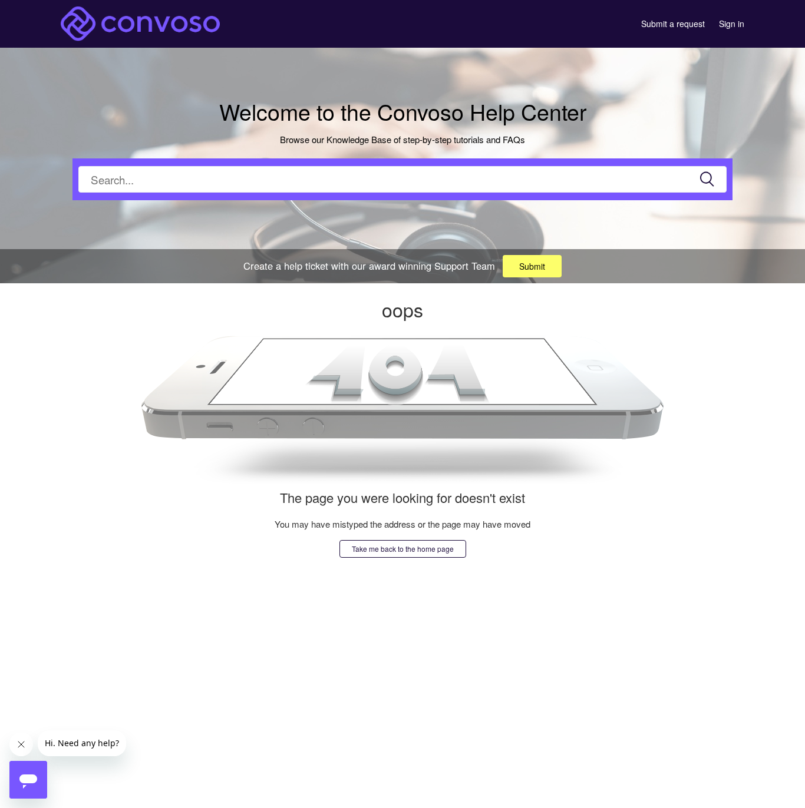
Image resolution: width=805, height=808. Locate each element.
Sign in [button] (731, 23)
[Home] (140, 22)
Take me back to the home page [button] (403, 549)
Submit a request (673, 23)
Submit (532, 266)
